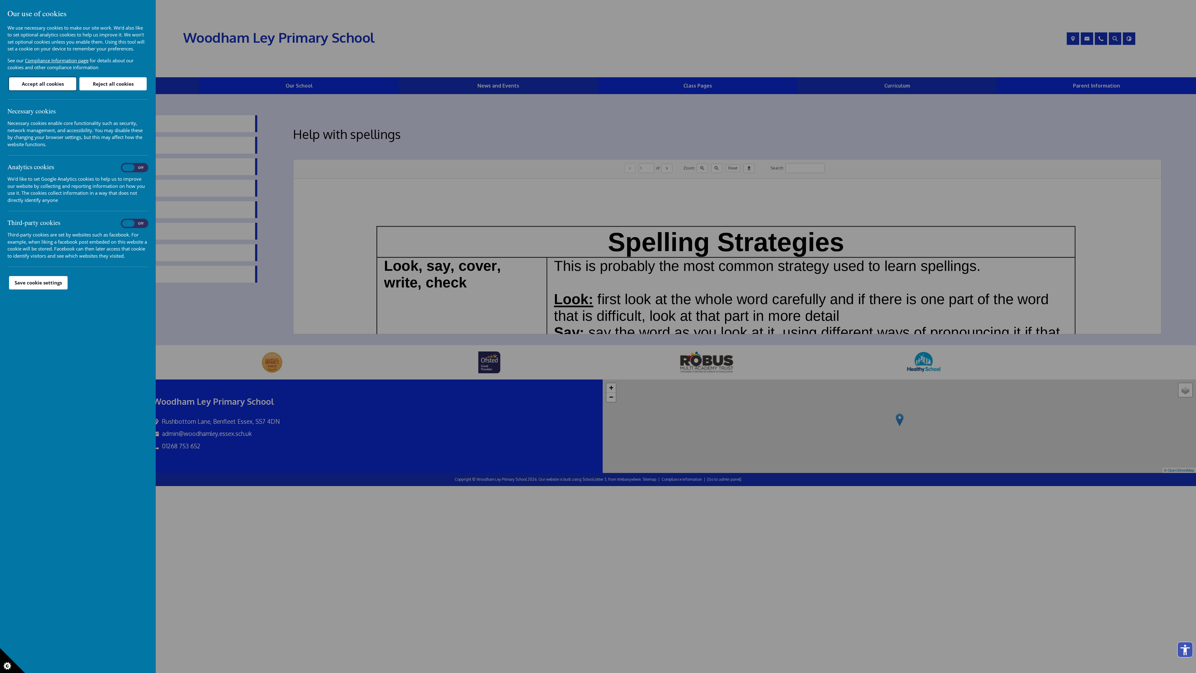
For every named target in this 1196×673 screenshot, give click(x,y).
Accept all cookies (43, 84)
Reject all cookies (113, 84)
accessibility (1185, 650)
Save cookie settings (38, 282)
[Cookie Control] (12, 660)
